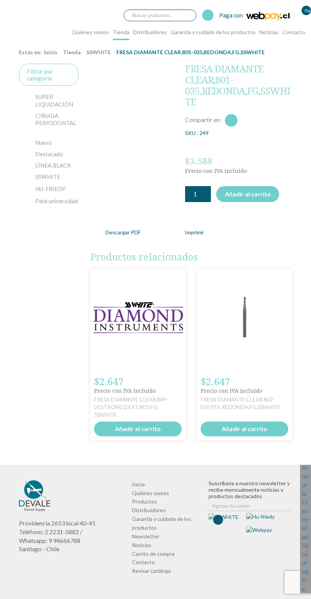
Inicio (50, 52)
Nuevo (43, 142)
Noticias (269, 32)
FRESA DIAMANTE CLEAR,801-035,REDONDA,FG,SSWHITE (26, 24)
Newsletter (145, 536)
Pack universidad (56, 201)
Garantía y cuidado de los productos (213, 32)
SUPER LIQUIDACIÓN (54, 100)
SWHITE (47, 176)
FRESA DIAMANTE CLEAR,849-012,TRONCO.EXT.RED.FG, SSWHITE (131, 407)
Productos (144, 501)
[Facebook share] (231, 120)
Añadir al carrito (248, 194)
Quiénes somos (90, 32)
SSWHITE (98, 52)
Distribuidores (150, 32)
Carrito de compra (153, 553)
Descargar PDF (123, 232)
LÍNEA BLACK (53, 165)
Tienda (121, 32)
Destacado (49, 154)
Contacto (294, 32)
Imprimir (194, 232)
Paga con (231, 15)
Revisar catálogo (151, 571)
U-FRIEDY (50, 188)
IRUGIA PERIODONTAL (55, 119)
